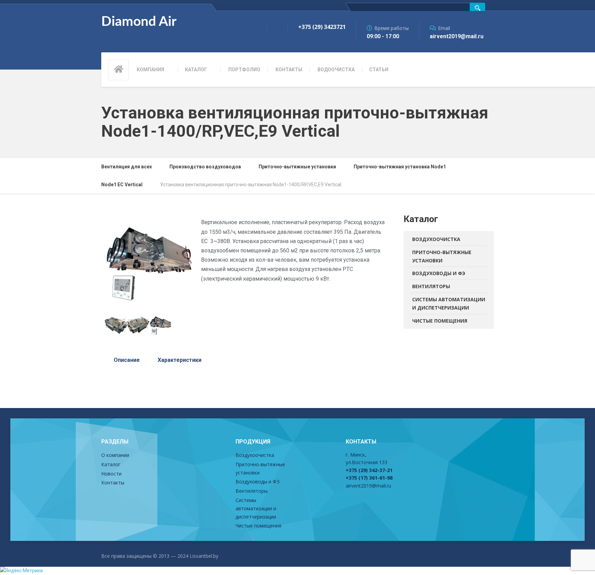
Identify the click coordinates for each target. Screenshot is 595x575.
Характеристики (179, 360)
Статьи (378, 69)
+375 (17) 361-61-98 (369, 477)
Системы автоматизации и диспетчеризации (448, 303)
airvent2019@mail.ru (368, 485)
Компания (150, 69)
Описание (127, 360)
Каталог (196, 69)
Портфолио (244, 69)
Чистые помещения (439, 320)
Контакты (288, 69)
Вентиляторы (431, 286)
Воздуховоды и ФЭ (438, 273)
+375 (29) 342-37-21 (369, 470)
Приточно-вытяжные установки (441, 256)
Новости (111, 473)
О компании (115, 455)
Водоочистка (336, 69)
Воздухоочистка (436, 239)
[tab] (127, 360)
